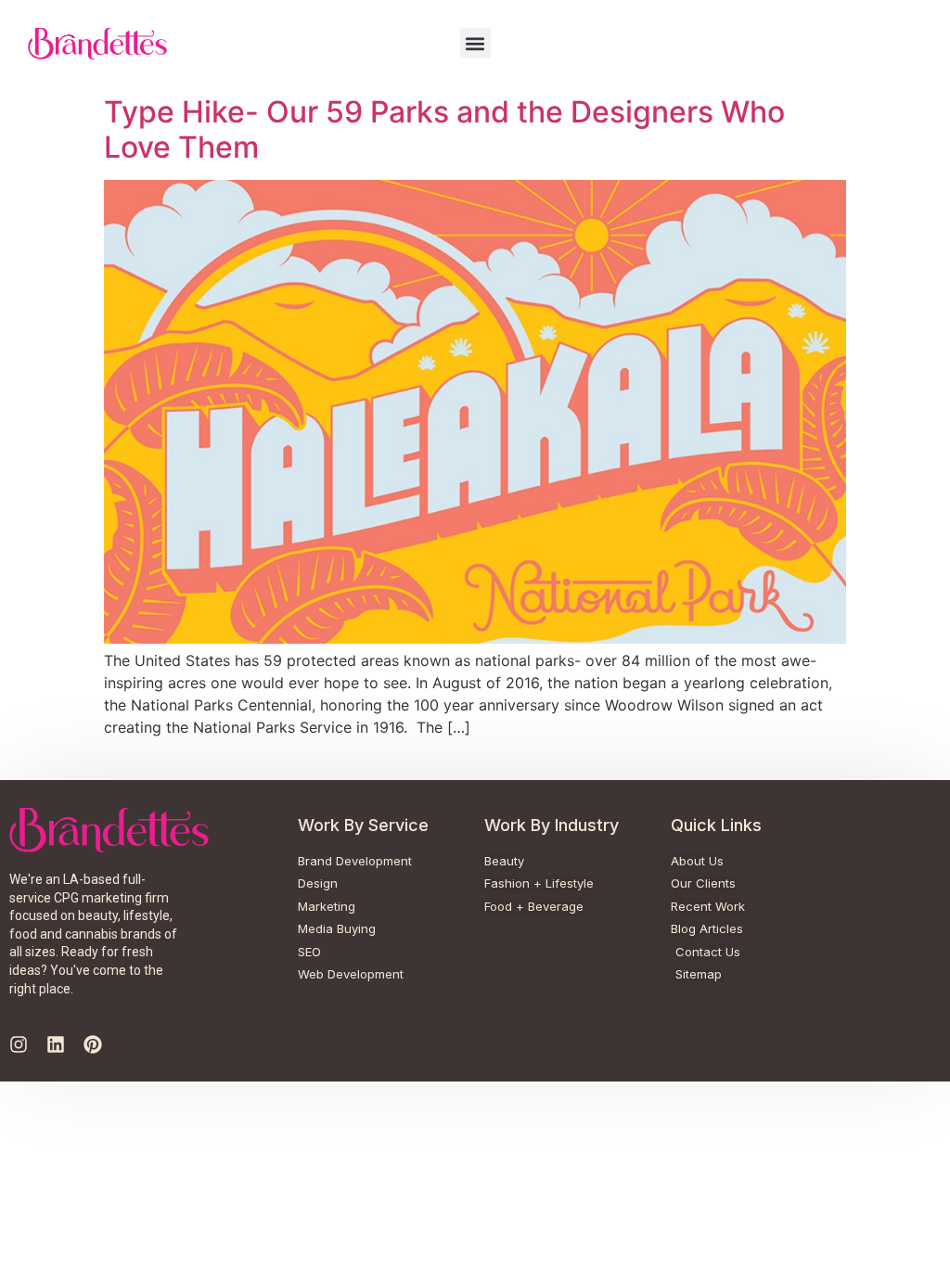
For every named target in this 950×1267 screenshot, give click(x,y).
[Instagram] (18, 1044)
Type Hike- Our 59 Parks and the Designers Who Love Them (444, 129)
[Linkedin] (55, 1044)
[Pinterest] (92, 1044)
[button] (475, 43)
